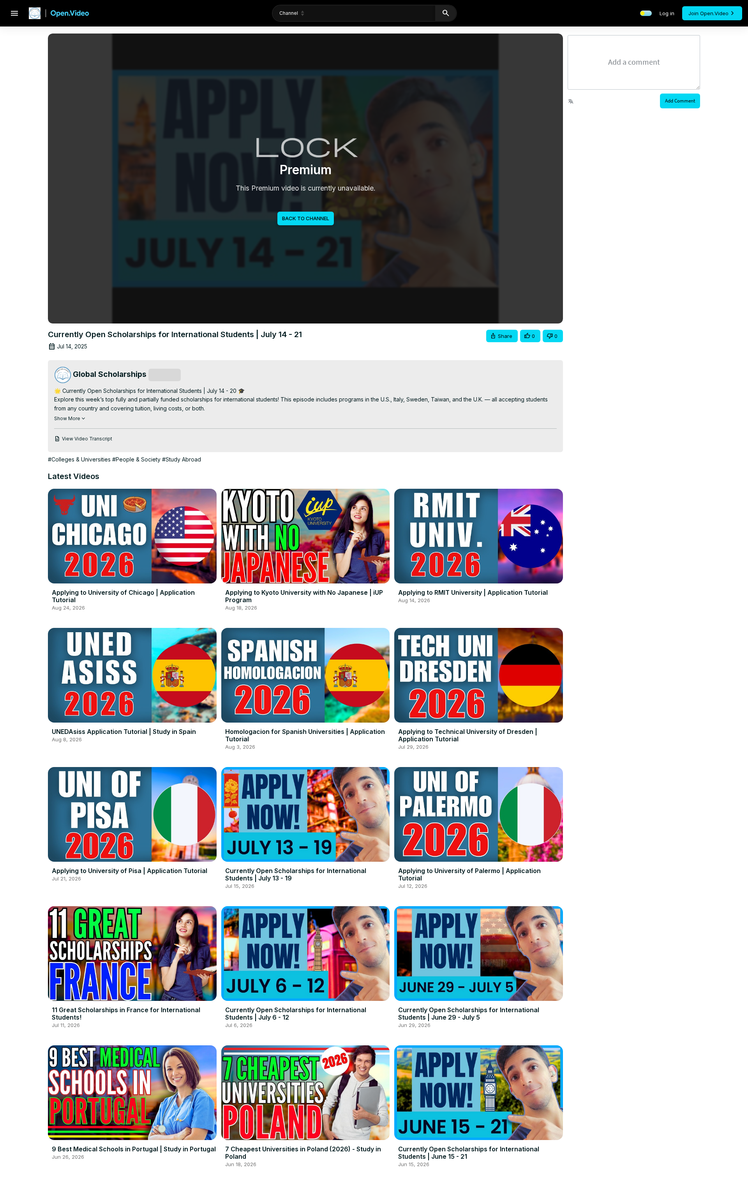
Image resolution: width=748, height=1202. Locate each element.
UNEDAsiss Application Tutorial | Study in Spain (124, 731)
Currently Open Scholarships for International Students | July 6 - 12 (295, 1013)
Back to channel (305, 218)
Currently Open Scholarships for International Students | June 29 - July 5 (468, 1013)
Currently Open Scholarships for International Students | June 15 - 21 (468, 1152)
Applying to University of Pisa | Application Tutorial (129, 871)
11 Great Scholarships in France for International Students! (126, 1013)
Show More (67, 418)
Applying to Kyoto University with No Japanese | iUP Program (304, 596)
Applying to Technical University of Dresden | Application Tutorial (467, 735)
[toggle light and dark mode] (646, 13)
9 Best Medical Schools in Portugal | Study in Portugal (134, 1149)
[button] (502, 336)
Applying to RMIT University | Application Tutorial (473, 592)
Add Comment (680, 100)
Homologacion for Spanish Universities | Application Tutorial (305, 735)
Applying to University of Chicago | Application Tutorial (123, 596)
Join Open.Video (708, 13)
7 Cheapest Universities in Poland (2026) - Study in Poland (303, 1152)
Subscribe (164, 375)
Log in (667, 13)
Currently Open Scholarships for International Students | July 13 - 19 (295, 874)
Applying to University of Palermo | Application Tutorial (469, 874)
